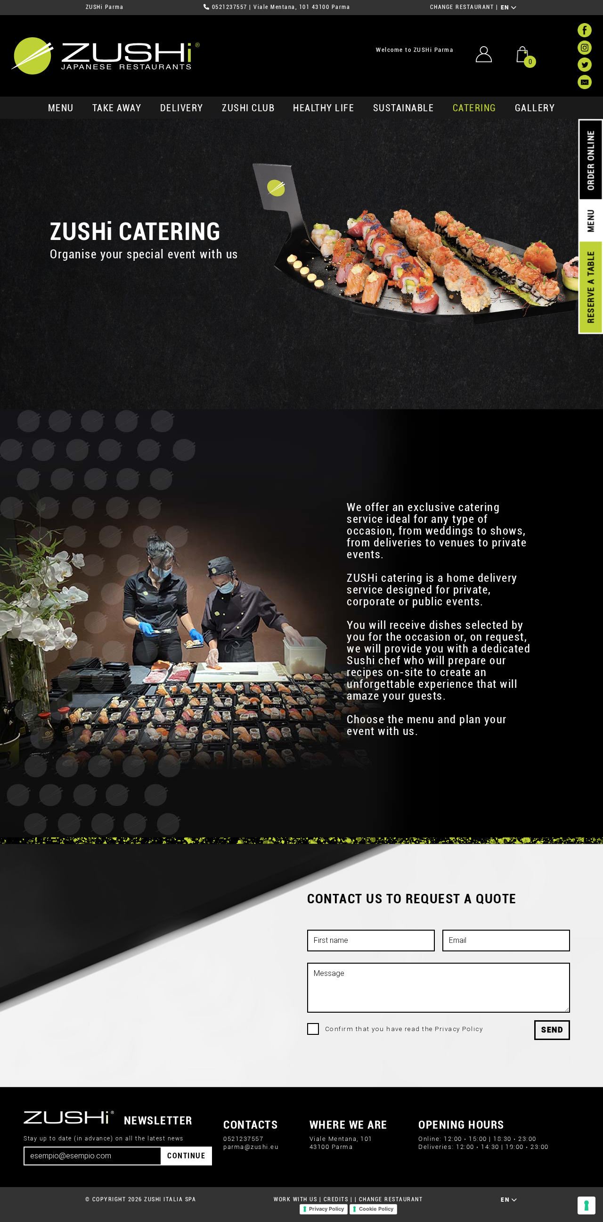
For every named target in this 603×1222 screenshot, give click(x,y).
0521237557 (229, 7)
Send (552, 1029)
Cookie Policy (376, 1208)
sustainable (403, 108)
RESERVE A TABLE (590, 287)
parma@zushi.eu (250, 1146)
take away (117, 108)
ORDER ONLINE (590, 160)
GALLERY (535, 108)
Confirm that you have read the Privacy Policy (404, 1028)
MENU (61, 108)
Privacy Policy (326, 1208)
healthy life (323, 108)
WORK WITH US (295, 1199)
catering (475, 108)
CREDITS (336, 1199)
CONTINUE (186, 1155)
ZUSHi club (248, 108)
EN (506, 7)
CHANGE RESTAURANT (462, 7)
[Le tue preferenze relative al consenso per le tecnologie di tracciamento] (586, 1205)
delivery (182, 108)
